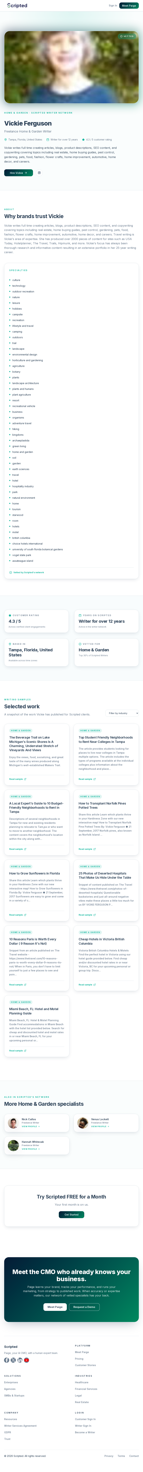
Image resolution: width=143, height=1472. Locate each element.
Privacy (108, 1455)
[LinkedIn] (39, 172)
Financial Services (86, 1388)
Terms (121, 1455)
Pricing (79, 1358)
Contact (134, 1455)
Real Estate (82, 1402)
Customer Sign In (85, 1419)
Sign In (113, 5)
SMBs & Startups (14, 1395)
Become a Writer (85, 1432)
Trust (7, 1438)
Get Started (71, 1214)
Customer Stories (85, 1365)
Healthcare (81, 1382)
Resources (10, 1419)
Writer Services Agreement (20, 1425)
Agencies (10, 1388)
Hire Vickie (16, 172)
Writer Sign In (83, 1425)
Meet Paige (129, 5)
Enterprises (11, 1382)
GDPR (7, 1432)
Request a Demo (84, 1307)
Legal (78, 1395)
